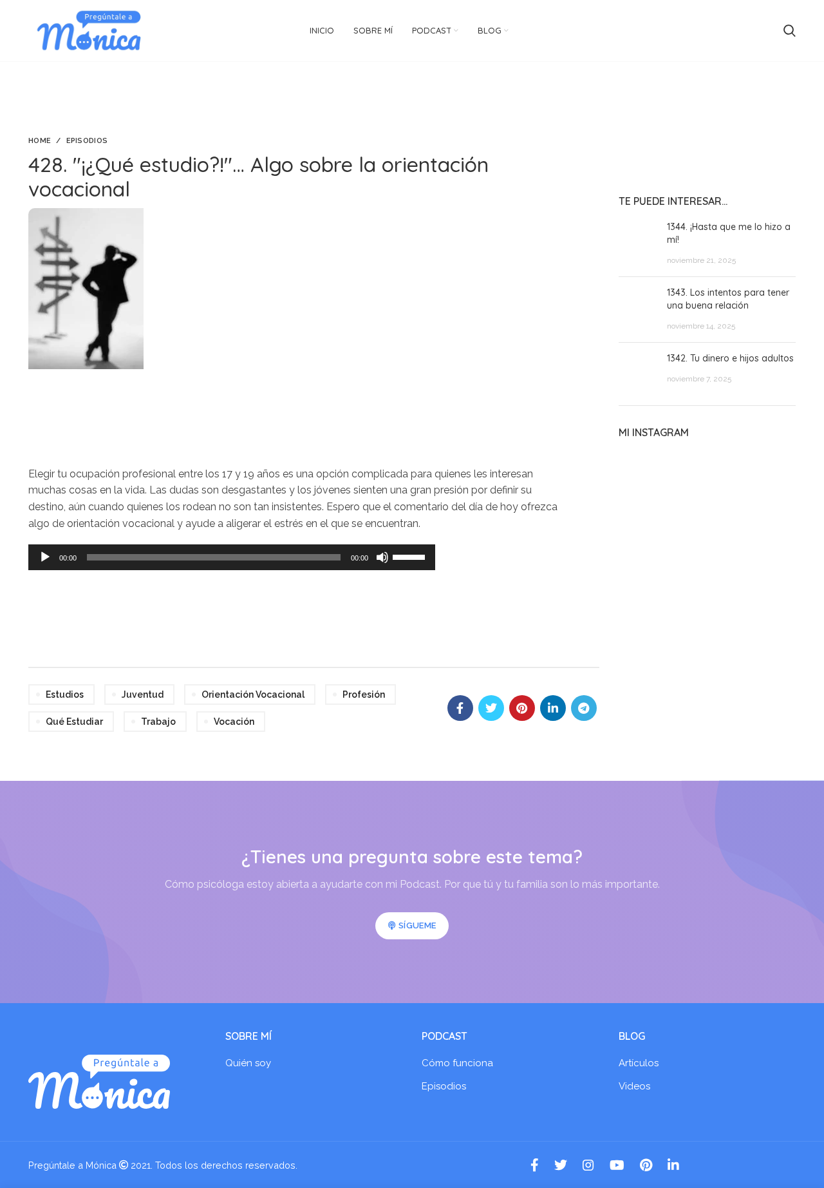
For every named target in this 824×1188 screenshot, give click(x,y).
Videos (634, 1086)
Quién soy (248, 1063)
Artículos (639, 1063)
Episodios (87, 141)
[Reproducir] (45, 557)
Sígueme (417, 925)
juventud (143, 694)
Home (39, 141)
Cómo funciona (457, 1063)
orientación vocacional (252, 694)
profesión (363, 694)
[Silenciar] (382, 557)
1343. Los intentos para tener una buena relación (728, 299)
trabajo (158, 721)
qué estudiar (74, 721)
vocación (234, 721)
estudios (65, 694)
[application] (231, 557)
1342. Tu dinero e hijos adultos (730, 358)
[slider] (411, 556)
